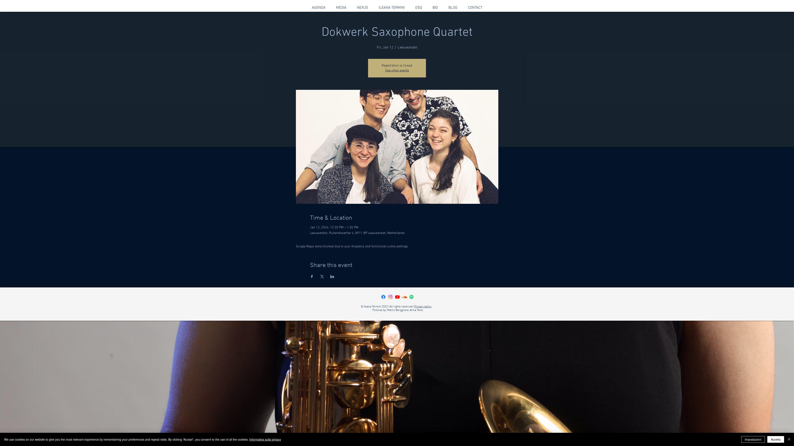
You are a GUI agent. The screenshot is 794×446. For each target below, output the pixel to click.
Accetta (776, 439)
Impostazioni (753, 439)
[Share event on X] (322, 276)
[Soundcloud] (404, 297)
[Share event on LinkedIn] (332, 276)
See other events (397, 71)
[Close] (789, 439)
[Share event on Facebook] (312, 276)
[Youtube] (397, 297)
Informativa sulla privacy (265, 439)
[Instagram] (390, 297)
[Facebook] (383, 297)
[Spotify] (411, 297)
